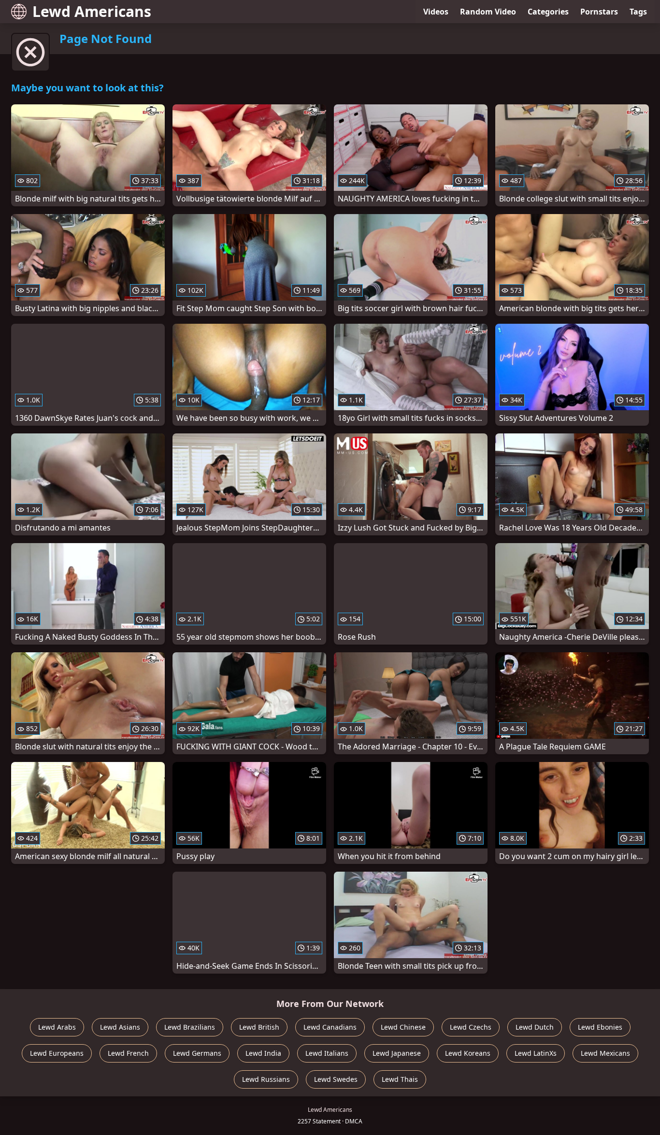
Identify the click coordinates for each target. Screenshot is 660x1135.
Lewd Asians (120, 1027)
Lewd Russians (266, 1079)
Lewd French (128, 1053)
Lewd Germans (197, 1053)
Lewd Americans (91, 11)
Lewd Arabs (57, 1027)
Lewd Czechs (470, 1027)
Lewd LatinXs (536, 1053)
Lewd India (263, 1053)
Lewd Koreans (467, 1053)
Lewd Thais (400, 1079)
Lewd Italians (326, 1053)
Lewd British (259, 1027)
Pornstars (599, 11)
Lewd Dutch (535, 1027)
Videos (435, 11)
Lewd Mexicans (605, 1053)
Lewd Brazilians (189, 1027)
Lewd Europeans (57, 1053)
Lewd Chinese (403, 1027)
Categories (548, 11)
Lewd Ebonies (600, 1027)
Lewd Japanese (397, 1053)
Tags (638, 11)
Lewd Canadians (330, 1027)
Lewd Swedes (336, 1079)
